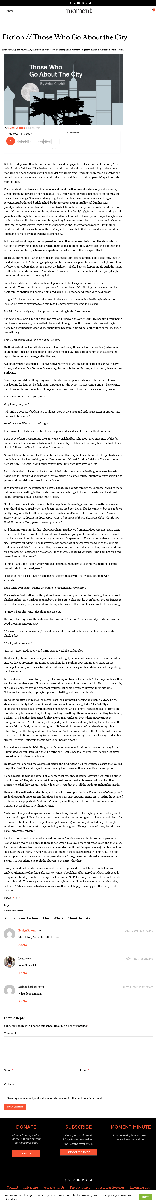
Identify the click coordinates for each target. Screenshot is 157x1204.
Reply (22, 944)
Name (8, 1070)
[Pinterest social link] (83, 3)
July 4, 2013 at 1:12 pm (139, 958)
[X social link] (71, 3)
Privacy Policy (80, 1187)
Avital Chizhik (16, 128)
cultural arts (10, 910)
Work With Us (54, 1187)
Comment (11, 1033)
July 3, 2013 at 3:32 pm (139, 930)
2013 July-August (11, 50)
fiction (20, 910)
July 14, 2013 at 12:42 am (138, 986)
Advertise (31, 1187)
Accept (145, 1197)
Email (84, 1070)
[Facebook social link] (67, 3)
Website (9, 1084)
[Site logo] (78, 10)
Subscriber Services (110, 1187)
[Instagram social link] (74, 3)
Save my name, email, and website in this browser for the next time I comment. (55, 1098)
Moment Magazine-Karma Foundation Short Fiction (98, 50)
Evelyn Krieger (27, 930)
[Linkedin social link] (86, 3)
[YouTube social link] (78, 3)
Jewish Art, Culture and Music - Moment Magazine (46, 50)
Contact (12, 1187)
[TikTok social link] (90, 3)
